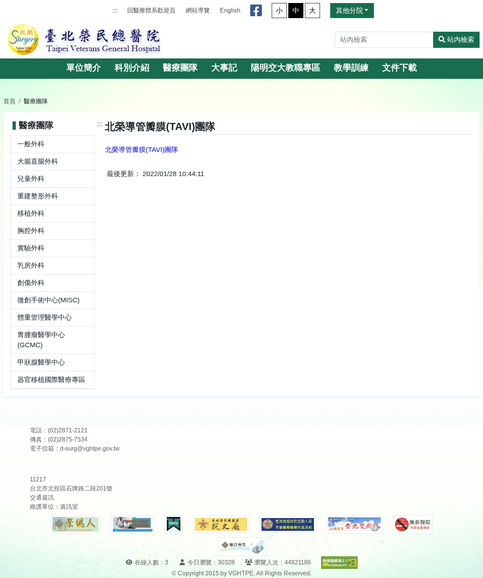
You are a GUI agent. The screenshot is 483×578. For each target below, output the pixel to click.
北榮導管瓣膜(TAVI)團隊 (141, 149)
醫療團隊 (180, 67)
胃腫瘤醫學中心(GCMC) (41, 340)
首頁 (9, 101)
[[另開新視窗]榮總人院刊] (75, 524)
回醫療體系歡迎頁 (151, 10)
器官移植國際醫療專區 (51, 379)
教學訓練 (351, 67)
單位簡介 (83, 67)
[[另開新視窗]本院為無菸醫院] (412, 524)
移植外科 (31, 213)
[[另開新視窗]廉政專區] (241, 546)
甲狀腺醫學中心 (41, 362)
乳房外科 (31, 265)
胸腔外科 (31, 231)
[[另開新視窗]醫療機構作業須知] (288, 524)
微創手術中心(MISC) (48, 300)
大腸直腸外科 (37, 161)
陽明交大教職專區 (285, 67)
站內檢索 (460, 39)
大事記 (224, 67)
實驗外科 (31, 248)
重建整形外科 (37, 196)
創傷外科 (31, 283)
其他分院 (349, 10)
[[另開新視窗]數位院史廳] (221, 524)
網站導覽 (198, 10)
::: (114, 10)
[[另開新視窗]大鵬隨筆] (354, 524)
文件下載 (399, 67)
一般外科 (31, 144)
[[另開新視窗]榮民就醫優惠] (132, 524)
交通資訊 (42, 497)
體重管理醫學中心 (44, 317)
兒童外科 (31, 178)
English (230, 10)
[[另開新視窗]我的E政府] (174, 524)
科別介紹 (132, 67)
